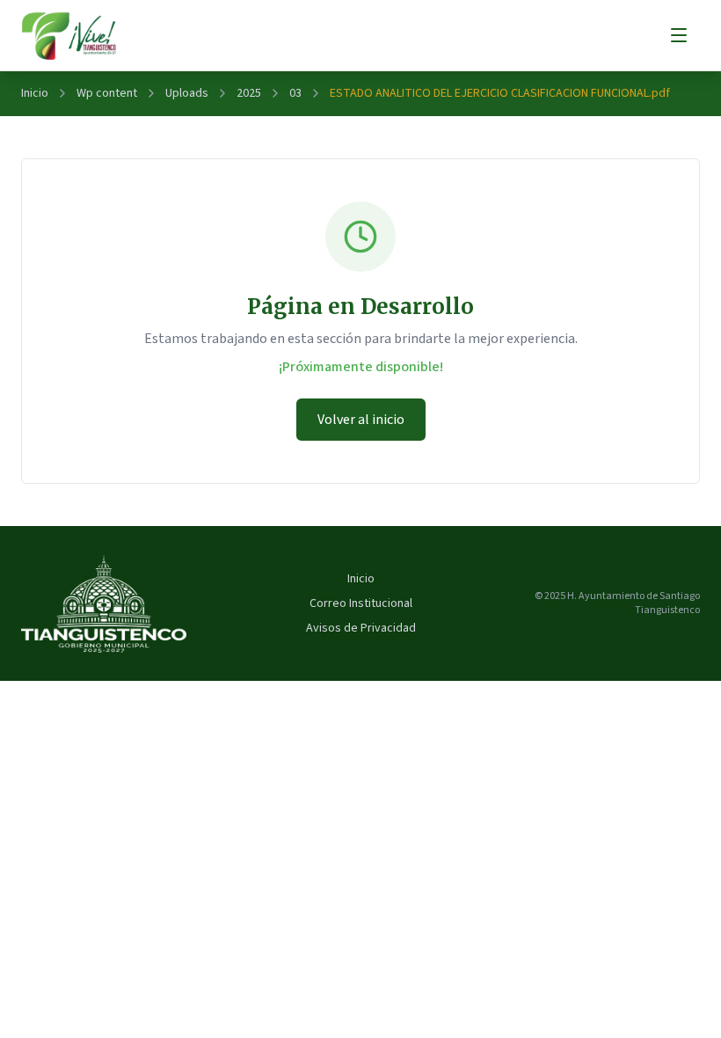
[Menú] (679, 35)
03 (295, 93)
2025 (249, 93)
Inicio (34, 93)
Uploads (186, 93)
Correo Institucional (361, 603)
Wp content (106, 93)
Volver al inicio (360, 419)
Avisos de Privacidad (361, 628)
